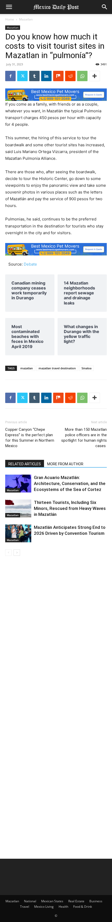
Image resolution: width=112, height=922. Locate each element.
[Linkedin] (46, 76)
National (30, 901)
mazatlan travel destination (57, 368)
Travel (24, 906)
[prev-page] (8, 552)
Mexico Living (44, 906)
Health (63, 906)
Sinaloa (86, 368)
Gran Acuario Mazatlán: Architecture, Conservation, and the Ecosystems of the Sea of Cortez (69, 483)
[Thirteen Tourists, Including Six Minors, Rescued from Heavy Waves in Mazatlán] (18, 508)
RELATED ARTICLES (24, 464)
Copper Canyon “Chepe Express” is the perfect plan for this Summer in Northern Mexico (29, 437)
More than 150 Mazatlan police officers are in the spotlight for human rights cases (84, 437)
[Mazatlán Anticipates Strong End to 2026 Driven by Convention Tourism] (18, 533)
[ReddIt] (70, 76)
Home (9, 19)
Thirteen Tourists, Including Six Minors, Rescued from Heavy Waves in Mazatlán (70, 508)
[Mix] (58, 76)
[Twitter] (22, 76)
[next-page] (17, 552)
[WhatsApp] (82, 76)
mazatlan (26, 368)
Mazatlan (26, 19)
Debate (30, 264)
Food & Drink (82, 906)
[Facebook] (10, 76)
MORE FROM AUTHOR (65, 464)
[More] (94, 76)
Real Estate (76, 901)
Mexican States (52, 901)
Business (95, 901)
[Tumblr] (34, 76)
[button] (9, 7)
